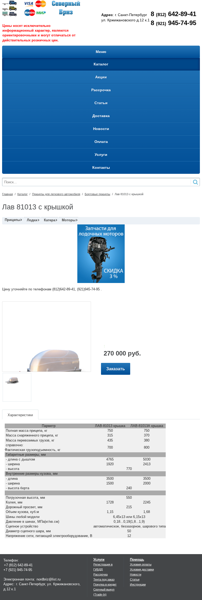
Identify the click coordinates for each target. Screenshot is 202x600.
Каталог (22, 194)
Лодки (32, 220)
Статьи (134, 579)
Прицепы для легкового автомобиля (56, 194)
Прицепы (12, 220)
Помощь (137, 559)
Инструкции (138, 584)
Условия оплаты (141, 564)
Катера (49, 220)
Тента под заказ (103, 579)
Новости (135, 574)
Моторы (68, 220)
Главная (7, 194)
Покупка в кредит (105, 584)
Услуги (98, 559)
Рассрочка (100, 574)
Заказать (115, 369)
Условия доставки (142, 569)
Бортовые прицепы (97, 194)
